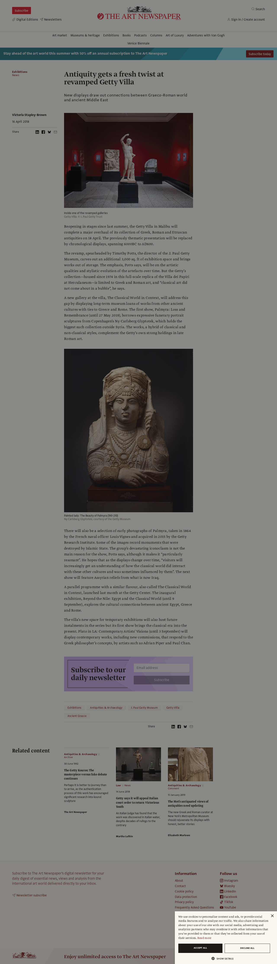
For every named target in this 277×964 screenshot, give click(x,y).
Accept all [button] (200, 947)
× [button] (272, 916)
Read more (204, 938)
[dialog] (226, 937)
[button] (224, 958)
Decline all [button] (247, 948)
